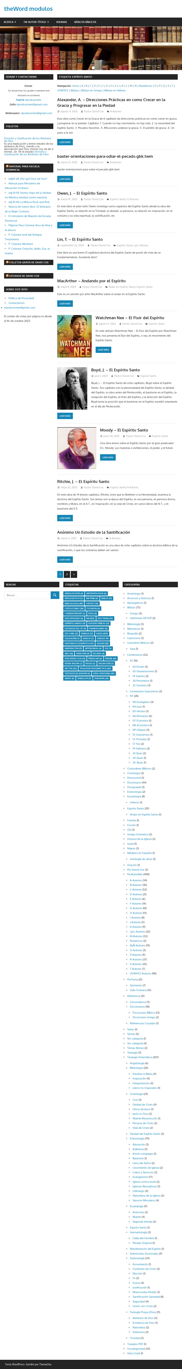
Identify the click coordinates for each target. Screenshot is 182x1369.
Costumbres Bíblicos (139, 768)
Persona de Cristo (143, 1123)
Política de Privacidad (21, 298)
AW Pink (92, 598)
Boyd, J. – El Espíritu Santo (115, 369)
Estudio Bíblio (98, 623)
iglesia (103, 643)
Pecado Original (142, 1243)
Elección (138, 1273)
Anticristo (138, 1212)
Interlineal (93, 648)
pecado (99, 653)
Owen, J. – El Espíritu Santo (82, 193)
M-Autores (136, 936)
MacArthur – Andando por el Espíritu (91, 280)
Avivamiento (140, 1264)
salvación (106, 663)
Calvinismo (134, 638)
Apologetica (74, 598)
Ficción (131, 825)
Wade (69, 678)
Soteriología (137, 1258)
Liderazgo (138, 1191)
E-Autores (135, 899)
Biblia (106, 598)
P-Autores (135, 954)
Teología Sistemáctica (95, 668)
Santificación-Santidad (146, 1296)
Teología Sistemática (139, 1057)
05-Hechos (139, 711)
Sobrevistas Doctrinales (144, 1253)
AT (131, 660)
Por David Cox (75, 658)
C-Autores (136, 889)
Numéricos (145, 85)
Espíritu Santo (75, 623)
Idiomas (61, 21)
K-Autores (136, 926)
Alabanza (138, 1149)
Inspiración (73, 648)
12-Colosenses (141, 734)
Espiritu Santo (118, 199)
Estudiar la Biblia (142, 1074)
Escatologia (134, 796)
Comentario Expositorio (144, 691)
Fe (134, 1278)
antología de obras (141, 859)
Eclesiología (137, 1138)
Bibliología (133, 624)
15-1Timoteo (140, 739)
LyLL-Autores (141, 245)
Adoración (139, 1144)
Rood (90, 663)
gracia (88, 638)
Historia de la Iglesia (139, 839)
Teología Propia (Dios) (143, 1312)
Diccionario (134, 782)
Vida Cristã (133, 1353)
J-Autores (135, 922)
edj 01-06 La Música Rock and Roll (29, 202)
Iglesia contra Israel (144, 1181)
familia (87, 633)
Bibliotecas (133, 628)
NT (131, 696)
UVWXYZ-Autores (140, 973)
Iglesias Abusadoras (145, 1186)
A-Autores (116, 111)
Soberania (139, 1332)
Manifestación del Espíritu (145, 1248)
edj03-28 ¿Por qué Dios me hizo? (28, 178)
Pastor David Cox (94, 111)
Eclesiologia (134, 791)
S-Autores (136, 964)
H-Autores (136, 913)
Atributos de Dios (143, 1318)
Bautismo (138, 1158)
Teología (132, 1052)
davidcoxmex (28, 99)
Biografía (132, 633)
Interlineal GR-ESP (141, 618)
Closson (93, 608)
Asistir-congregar (143, 1153)
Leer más (65, 142)
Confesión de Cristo (144, 1269)
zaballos (84, 678)
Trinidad (135, 1338)
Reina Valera (73, 663)
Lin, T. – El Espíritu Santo (80, 239)
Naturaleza (139, 1327)
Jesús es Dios (140, 1113)
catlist (92, 603)
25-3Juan (138, 762)
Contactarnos (17, 303)
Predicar (95, 658)
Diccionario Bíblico (144, 1012)
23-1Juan (137, 753)
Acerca (8, 21)
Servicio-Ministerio (144, 1200)
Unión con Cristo (143, 1306)
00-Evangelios (141, 702)
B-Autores (115, 162)
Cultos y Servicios (143, 1172)
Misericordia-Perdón (145, 1292)
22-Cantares (140, 685)
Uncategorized (136, 1348)
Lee (108, 648)
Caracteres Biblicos (138, 642)
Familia (131, 820)
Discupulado (74, 618)
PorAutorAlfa (135, 874)
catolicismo (74, 608)
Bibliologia (74, 603)
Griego (103, 638)
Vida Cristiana (103, 673)
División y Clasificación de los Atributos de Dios (27, 140)
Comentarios (135, 654)
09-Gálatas (139, 730)
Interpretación (141, 1083)
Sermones (136, 985)
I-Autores (135, 917)
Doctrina (105, 618)
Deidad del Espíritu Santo (145, 1134)
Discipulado (134, 787)
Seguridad (139, 1301)
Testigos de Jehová (77, 673)
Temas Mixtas (135, 1048)
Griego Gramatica (137, 834)
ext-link (71, 633)
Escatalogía (136, 1206)
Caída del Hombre (143, 1238)
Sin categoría (135, 1038)
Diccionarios (137, 1006)
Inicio (75, 85)
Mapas (131, 848)
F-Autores (135, 903)
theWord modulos (28, 8)
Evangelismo (98, 628)
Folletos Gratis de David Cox (29, 262)
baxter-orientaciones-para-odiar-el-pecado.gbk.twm (105, 156)
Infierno (134, 802)
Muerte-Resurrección (145, 1118)
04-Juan (137, 706)
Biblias (75, 90)
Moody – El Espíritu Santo (124, 429)
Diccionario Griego (144, 1017)
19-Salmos (139, 676)
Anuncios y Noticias (139, 598)
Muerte (137, 1217)
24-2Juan (138, 758)
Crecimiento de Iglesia (146, 1167)
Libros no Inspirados (145, 1088)
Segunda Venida (142, 1221)
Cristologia (133, 773)
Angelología (74, 593)
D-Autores (136, 894)
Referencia (133, 996)
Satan (130, 1029)
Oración (82, 653)
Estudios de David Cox (24, 275)
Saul (132, 648)
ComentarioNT (75, 613)
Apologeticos (135, 602)
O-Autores (133, 199)
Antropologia (96, 593)
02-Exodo (138, 666)
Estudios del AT (75, 628)
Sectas (71, 668)
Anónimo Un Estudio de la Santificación (93, 532)
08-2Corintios (141, 725)
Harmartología (138, 1232)
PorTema (132, 979)
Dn (90, 618)
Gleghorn (72, 638)
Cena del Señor (142, 1163)
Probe (110, 658)
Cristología (136, 1094)
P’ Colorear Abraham (21, 244)
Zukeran (101, 678)
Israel (130, 843)
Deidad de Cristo (143, 1104)
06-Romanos (140, 716)
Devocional (134, 777)
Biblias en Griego (91, 90)
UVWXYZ (62, 90)
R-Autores (132, 487)
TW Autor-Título (34, 21)
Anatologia (134, 593)
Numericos (136, 940)
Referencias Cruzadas (143, 1023)
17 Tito (136, 744)
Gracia (136, 1283)
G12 (129, 829)
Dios (92, 613)
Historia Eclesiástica (79, 643)
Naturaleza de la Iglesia (146, 1195)
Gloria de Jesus (141, 1109)
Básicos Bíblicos (85, 21)
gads (102, 633)
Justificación (140, 1287)
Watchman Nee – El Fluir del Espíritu (130, 317)
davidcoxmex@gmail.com (32, 104)
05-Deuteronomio (143, 671)
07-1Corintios (140, 720)
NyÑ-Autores (137, 945)
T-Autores (135, 969)
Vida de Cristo (141, 1127)
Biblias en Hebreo (115, 90)
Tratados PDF (135, 1344)
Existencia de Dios (144, 1322)
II (115, 85)
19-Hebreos (139, 748)
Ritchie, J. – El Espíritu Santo (83, 481)
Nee (69, 653)
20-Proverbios (141, 680)
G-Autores (136, 908)
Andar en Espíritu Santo (122, 286)
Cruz (135, 1099)
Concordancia (138, 1002)
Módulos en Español (139, 853)
